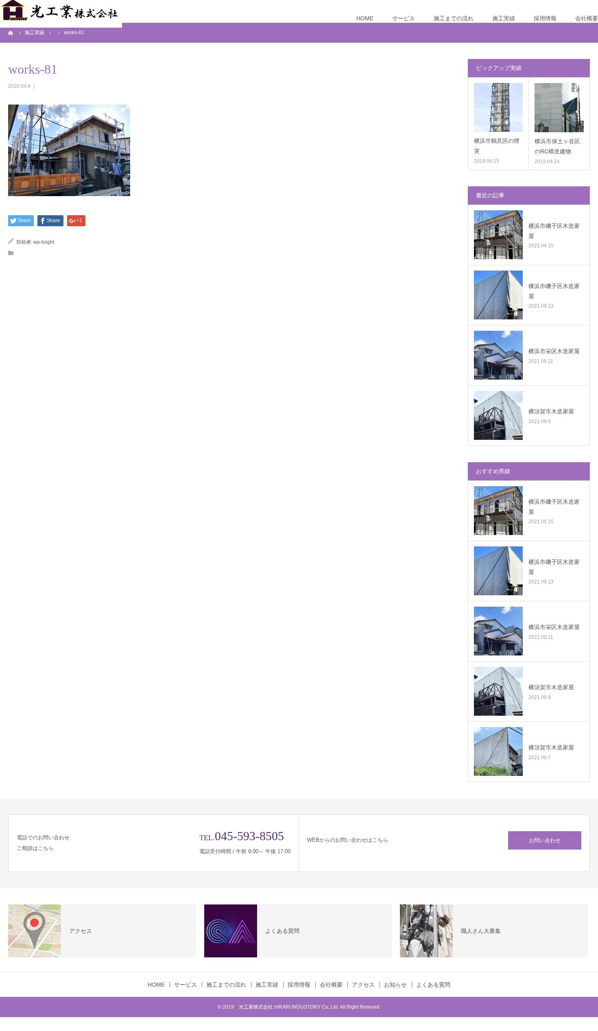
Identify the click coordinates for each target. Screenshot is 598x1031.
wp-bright (43, 242)
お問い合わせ (545, 840)
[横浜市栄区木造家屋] (498, 355)
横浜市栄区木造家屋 (554, 351)
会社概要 (586, 18)
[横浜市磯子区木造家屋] (498, 234)
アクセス (363, 984)
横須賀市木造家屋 (551, 411)
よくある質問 (433, 984)
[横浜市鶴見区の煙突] (498, 107)
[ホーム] (11, 32)
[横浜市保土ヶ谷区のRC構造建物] (559, 107)
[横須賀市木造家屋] (498, 415)
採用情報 (545, 18)
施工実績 (503, 18)
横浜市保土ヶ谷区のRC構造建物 (557, 146)
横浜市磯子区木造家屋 (554, 231)
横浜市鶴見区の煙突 (496, 146)
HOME (364, 18)
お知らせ (395, 984)
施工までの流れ (454, 18)
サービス (403, 18)
